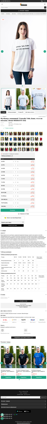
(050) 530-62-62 (7, 416)
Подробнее (8, 377)
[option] (8, 99)
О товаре (3, 112)
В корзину (12, 210)
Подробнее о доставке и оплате (22, 337)
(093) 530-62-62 (7, 418)
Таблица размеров (12, 112)
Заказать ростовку (12, 225)
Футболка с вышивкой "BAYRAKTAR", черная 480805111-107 (8, 371)
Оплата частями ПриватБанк (14, 217)
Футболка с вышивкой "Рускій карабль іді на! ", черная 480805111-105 (23, 371)
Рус (45, 1)
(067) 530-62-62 (7, 414)
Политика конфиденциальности (23, 423)
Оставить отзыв (23, 301)
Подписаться (43, 397)
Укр (42, 1)
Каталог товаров (24, 10)
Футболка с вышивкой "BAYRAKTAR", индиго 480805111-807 (38, 371)
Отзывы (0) (20, 112)
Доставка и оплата (30, 112)
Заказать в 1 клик (24, 213)
